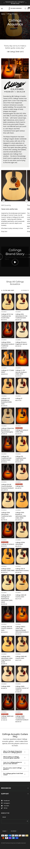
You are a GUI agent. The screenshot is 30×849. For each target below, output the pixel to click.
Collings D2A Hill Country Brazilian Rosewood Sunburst (7, 486)
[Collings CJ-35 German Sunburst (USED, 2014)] (22, 358)
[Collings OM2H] (8, 674)
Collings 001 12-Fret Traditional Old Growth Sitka (7, 316)
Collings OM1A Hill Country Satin (20, 596)
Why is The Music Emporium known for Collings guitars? (12, 751)
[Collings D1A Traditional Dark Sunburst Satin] (8, 444)
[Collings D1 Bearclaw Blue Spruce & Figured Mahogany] (8, 416)
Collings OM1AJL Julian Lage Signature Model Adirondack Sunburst (22, 629)
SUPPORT (5, 794)
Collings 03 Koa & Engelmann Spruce (21, 343)
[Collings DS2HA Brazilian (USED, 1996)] (8, 556)
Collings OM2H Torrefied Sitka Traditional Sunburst (21, 718)
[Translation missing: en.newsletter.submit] (27, 821)
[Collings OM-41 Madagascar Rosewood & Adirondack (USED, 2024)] (8, 582)
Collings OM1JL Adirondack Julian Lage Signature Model (7, 659)
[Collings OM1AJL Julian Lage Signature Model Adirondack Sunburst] (22, 614)
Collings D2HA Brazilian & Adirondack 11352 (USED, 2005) (20, 515)
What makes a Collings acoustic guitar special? (11, 757)
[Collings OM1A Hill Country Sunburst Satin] (8, 614)
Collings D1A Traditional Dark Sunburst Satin (6, 458)
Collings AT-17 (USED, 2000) (7, 371)
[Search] (25, 8)
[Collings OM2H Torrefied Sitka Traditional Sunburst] (22, 702)
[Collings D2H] (22, 472)
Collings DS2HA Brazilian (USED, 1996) (8, 569)
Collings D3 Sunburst (7, 544)
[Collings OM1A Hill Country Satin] (22, 582)
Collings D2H (19, 486)
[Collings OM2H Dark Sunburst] (8, 702)
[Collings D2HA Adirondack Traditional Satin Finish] (8, 500)
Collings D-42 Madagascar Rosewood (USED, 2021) (6, 401)
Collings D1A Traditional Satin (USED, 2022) (20, 458)
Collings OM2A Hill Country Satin (20, 657)
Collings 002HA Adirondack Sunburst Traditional (7, 344)
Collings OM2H (5, 686)
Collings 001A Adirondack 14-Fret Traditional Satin (21, 316)
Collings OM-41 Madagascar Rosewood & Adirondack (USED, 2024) (7, 598)
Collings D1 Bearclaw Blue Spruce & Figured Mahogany (7, 430)
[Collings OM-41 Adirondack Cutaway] (22, 556)
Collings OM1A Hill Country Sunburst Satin (6, 628)
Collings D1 (18, 398)
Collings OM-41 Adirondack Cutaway (22, 569)
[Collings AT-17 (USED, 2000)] (8, 358)
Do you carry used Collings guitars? (12, 768)
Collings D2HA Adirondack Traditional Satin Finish (6, 515)
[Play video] (15, 262)
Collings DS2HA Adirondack (20, 543)
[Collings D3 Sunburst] (8, 530)
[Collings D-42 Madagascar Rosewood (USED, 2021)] (8, 386)
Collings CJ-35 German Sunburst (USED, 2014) (21, 372)
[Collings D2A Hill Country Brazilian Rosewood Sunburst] (8, 472)
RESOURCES (6, 788)
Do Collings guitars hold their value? (13, 774)
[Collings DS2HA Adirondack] (22, 530)
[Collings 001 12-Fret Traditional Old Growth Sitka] (8, 301)
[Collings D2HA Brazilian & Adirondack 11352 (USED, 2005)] (22, 500)
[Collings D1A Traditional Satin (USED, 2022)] (22, 444)
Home (3, 14)
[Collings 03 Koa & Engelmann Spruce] (22, 330)
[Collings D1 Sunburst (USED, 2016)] (22, 416)
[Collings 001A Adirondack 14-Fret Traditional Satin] (22, 301)
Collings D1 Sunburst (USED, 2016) (21, 431)
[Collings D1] (22, 386)
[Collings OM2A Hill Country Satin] (22, 644)
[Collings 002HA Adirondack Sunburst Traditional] (8, 330)
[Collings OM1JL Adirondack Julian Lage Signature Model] (8, 644)
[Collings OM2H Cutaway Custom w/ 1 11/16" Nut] (22, 674)
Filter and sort (8, 290)
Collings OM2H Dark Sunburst (7, 717)
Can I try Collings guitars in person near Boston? (12, 763)
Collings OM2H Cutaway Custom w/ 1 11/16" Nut (22, 688)
